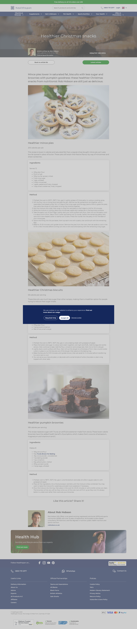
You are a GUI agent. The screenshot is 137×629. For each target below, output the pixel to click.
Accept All (64, 318)
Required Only (50, 318)
